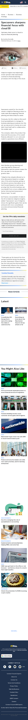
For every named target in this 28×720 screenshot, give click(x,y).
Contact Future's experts (14, 673)
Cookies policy (14, 692)
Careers (14, 701)
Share (5, 68)
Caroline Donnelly (8, 39)
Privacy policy (14, 686)
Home (3, 15)
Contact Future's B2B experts (14, 704)
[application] (14, 151)
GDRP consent (14, 698)
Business (10, 15)
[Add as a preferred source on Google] (6, 656)
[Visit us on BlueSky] (19, 666)
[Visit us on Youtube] (14, 666)
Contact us (14, 680)
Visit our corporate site (20, 650)
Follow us (16, 68)
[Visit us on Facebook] (4, 666)
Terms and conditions (14, 683)
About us (14, 677)
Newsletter (23, 68)
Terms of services (20, 241)
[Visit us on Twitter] (9, 666)
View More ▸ (14, 631)
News (19, 41)
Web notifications (14, 689)
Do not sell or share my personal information (14, 707)
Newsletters (14, 695)
